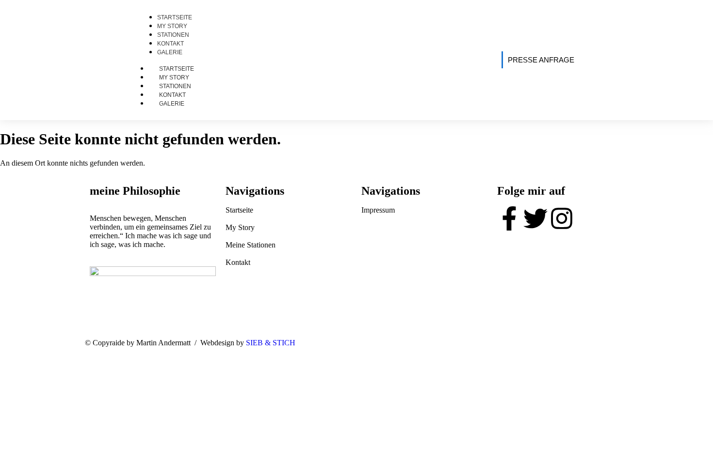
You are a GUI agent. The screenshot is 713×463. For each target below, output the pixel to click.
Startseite (239, 210)
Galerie (171, 103)
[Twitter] (535, 218)
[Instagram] (562, 218)
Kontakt (238, 262)
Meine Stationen (250, 245)
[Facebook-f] (509, 218)
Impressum (378, 210)
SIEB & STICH (270, 343)
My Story (240, 227)
